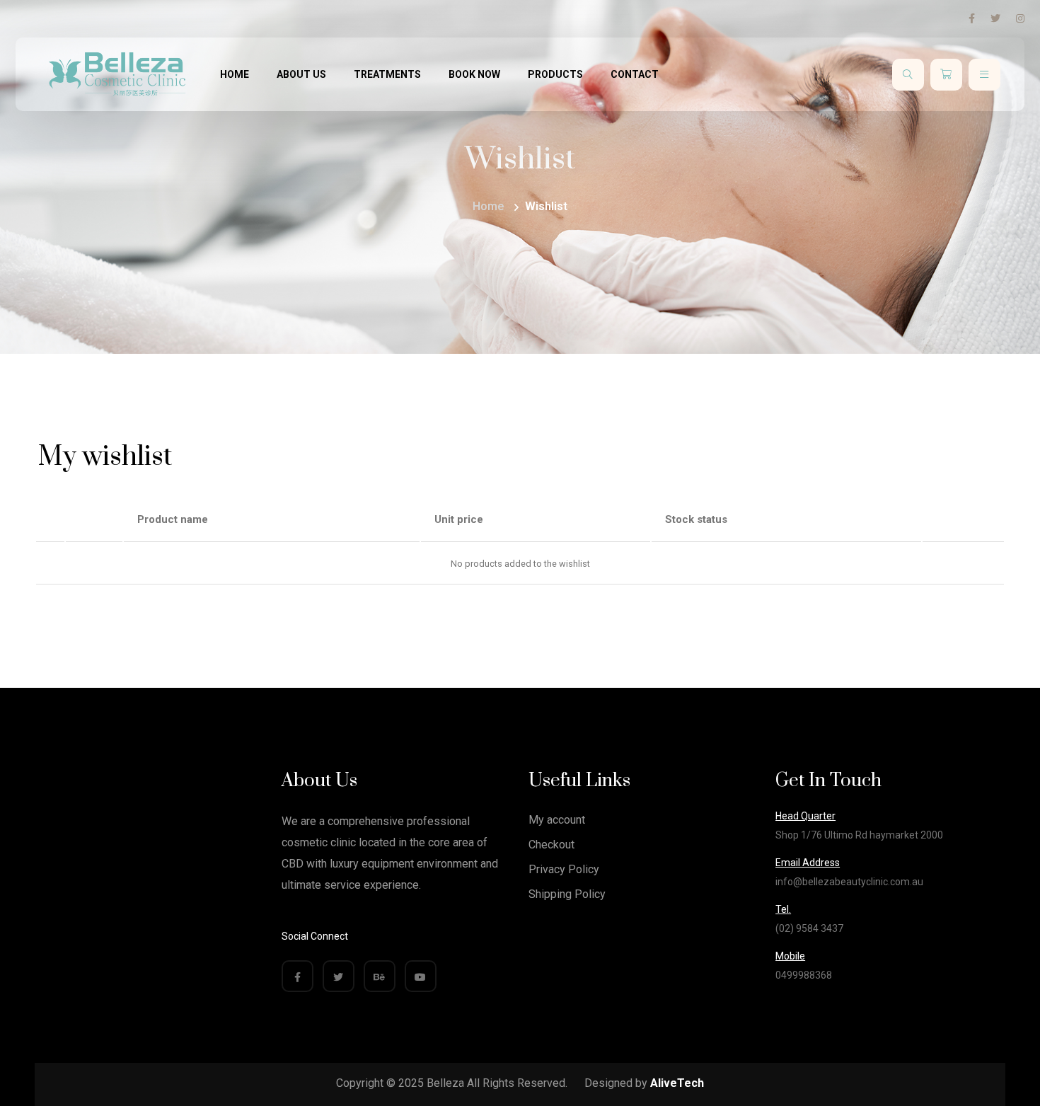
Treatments (387, 74)
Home (234, 74)
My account (556, 819)
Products (555, 74)
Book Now (474, 74)
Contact (635, 74)
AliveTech (677, 1083)
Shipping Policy (567, 894)
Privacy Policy (563, 869)
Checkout (551, 844)
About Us (301, 74)
